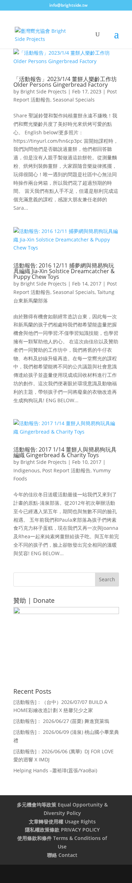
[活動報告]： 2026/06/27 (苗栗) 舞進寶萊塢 (61, 721)
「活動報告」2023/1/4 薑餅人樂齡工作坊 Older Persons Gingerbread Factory (65, 81)
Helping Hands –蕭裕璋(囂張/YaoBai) (55, 770)
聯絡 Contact (62, 855)
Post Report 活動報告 (66, 470)
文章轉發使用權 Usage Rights (62, 821)
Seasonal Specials (74, 99)
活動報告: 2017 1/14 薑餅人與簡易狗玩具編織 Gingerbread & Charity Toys (65, 452)
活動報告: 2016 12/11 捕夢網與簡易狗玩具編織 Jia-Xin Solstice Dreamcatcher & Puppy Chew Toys (64, 271)
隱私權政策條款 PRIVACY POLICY (62, 829)
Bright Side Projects (43, 91)
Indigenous (26, 470)
